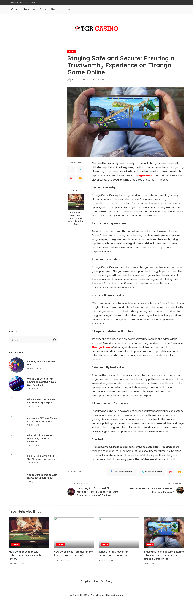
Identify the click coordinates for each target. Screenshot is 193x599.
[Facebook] (71, 169)
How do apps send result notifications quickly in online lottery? (75, 218)
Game (71, 52)
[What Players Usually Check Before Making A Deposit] (16, 402)
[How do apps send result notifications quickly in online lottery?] (76, 202)
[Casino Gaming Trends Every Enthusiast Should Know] (16, 478)
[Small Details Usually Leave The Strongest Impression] (16, 459)
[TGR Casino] (96, 28)
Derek (75, 80)
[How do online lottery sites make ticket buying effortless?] (74, 532)
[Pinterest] (71, 178)
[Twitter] (80, 169)
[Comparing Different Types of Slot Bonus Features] (16, 421)
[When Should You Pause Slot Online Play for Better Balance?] (16, 440)
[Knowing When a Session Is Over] (16, 365)
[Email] (80, 178)
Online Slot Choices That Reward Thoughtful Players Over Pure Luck (41, 381)
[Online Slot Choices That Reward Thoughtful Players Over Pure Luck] (16, 383)
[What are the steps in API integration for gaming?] (119, 532)
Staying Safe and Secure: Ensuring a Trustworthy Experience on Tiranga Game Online (164, 555)
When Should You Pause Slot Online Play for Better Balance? (42, 438)
